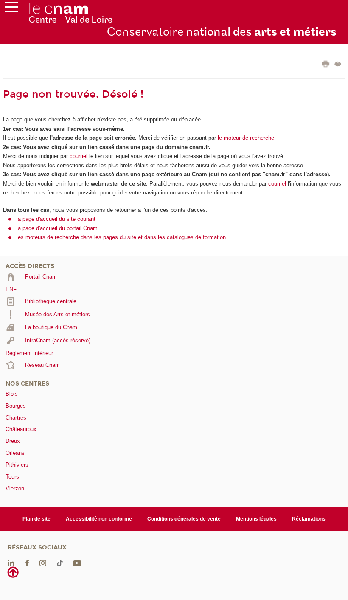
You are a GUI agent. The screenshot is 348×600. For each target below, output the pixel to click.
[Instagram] (43, 563)
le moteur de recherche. (246, 138)
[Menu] (11, 8)
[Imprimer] (325, 65)
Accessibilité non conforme (99, 519)
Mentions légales (256, 519)
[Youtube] (77, 563)
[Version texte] (338, 65)
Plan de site (36, 519)
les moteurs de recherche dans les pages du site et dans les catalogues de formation (121, 237)
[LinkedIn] (11, 563)
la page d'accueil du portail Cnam (57, 228)
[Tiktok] (60, 563)
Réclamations (309, 519)
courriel (78, 156)
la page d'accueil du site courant (56, 219)
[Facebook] (27, 563)
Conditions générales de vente (184, 519)
